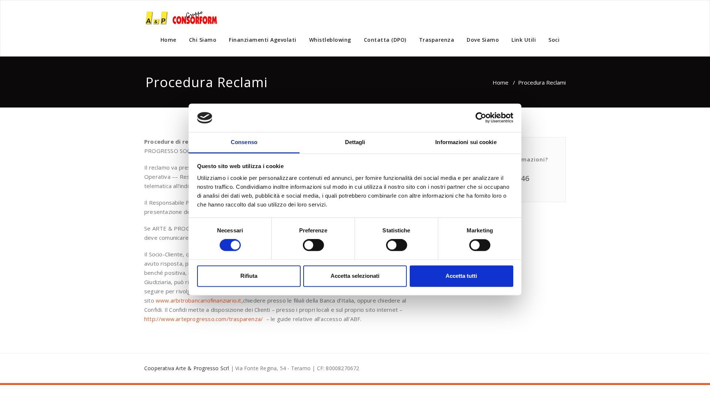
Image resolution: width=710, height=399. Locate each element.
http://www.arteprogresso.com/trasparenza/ (203, 319)
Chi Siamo (203, 39)
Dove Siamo (483, 39)
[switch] (313, 245)
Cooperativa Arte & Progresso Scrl (186, 368)
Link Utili (523, 39)
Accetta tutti (461, 276)
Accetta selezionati (355, 276)
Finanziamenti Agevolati (263, 39)
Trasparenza (436, 39)
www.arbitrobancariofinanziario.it (198, 300)
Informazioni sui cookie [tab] (465, 142)
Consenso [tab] (244, 142)
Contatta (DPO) (385, 39)
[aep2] (181, 17)
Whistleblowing (330, 39)
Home (168, 39)
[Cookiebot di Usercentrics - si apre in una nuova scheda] (481, 117)
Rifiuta (248, 276)
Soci (553, 39)
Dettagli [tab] (355, 142)
